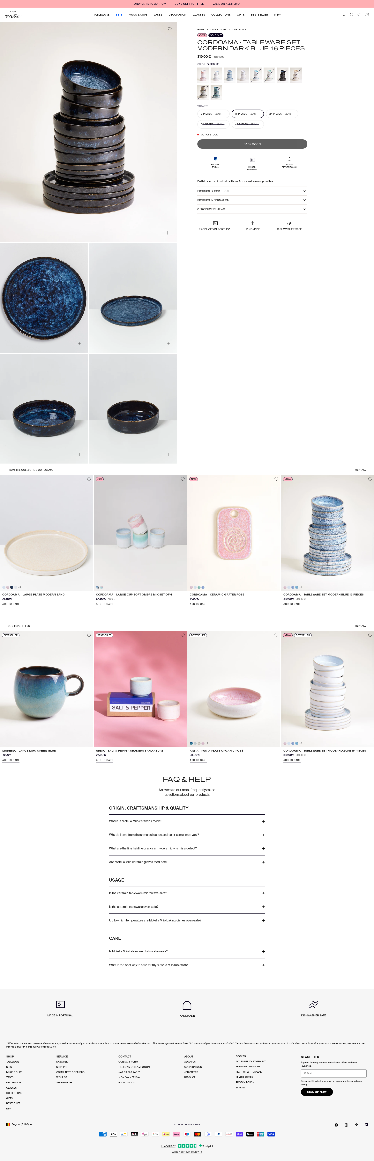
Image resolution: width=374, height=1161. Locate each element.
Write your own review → (187, 1151)
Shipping (61, 1067)
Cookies (241, 1056)
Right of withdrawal (249, 1071)
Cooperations (193, 1067)
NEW (277, 14)
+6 (19, 587)
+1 (206, 743)
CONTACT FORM (128, 1061)
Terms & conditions (248, 1066)
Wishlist (61, 1077)
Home (200, 29)
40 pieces (246, 124)
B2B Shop (190, 1077)
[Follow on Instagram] (346, 1125)
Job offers (191, 1072)
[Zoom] (167, 233)
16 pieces (245, 113)
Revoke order (244, 1077)
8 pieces (211, 113)
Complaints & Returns (70, 1072)
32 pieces (212, 124)
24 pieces (280, 113)
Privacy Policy (245, 1082)
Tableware (101, 14)
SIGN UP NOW (317, 1092)
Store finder (64, 1082)
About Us (190, 1061)
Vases (158, 14)
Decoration (177, 14)
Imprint (240, 1087)
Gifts (241, 14)
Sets (119, 14)
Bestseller (259, 14)
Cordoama (239, 29)
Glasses (199, 14)
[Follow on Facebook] (336, 1125)
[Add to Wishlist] (170, 29)
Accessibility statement (251, 1061)
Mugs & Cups (138, 14)
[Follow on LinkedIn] (366, 1124)
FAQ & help (62, 1061)
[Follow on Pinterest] (356, 1125)
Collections (221, 14)
